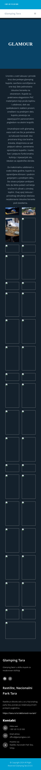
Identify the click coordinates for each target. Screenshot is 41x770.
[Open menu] (35, 13)
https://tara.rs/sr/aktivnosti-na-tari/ (19, 713)
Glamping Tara (13, 13)
